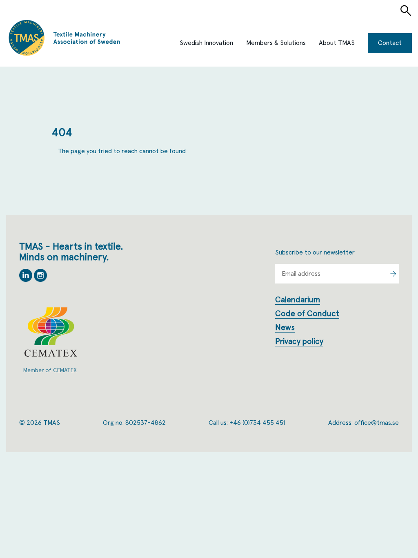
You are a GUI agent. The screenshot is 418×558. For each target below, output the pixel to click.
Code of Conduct (307, 314)
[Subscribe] (393, 273)
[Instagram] (40, 280)
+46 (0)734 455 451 (257, 423)
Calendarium (297, 300)
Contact (390, 43)
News (285, 328)
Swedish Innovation (206, 43)
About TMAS (337, 43)
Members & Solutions (276, 43)
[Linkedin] (26, 280)
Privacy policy (299, 341)
